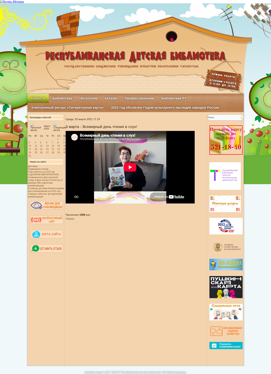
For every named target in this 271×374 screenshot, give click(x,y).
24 (30, 152)
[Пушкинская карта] (226, 299)
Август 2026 (47, 127)
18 (36, 149)
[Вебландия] (226, 272)
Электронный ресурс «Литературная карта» (67, 107)
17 (30, 149)
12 (41, 146)
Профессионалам (139, 98)
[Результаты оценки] (226, 350)
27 (47, 152)
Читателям (88, 98)
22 (58, 149)
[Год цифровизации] (225, 191)
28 (53, 152)
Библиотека (62, 98)
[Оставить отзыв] (46, 254)
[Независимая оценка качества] (226, 337)
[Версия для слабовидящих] (46, 211)
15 (58, 146)
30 (64, 152)
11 (36, 146)
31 (30, 155)
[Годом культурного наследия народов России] (226, 236)
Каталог (111, 98)
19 (41, 149)
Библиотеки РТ (173, 98)
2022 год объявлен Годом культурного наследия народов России (165, 107)
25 (36, 152)
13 (47, 146)
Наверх (70, 218)
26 (41, 152)
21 (53, 149)
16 (64, 146)
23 (64, 149)
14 (53, 146)
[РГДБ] (227, 254)
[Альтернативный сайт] (46, 225)
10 (30, 146)
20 (47, 149)
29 (58, 152)
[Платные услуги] (225, 213)
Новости (38, 98)
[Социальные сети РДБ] (226, 322)
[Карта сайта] (46, 240)
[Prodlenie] (226, 156)
